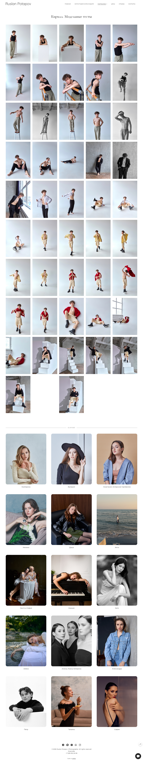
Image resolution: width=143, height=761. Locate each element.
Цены (113, 4)
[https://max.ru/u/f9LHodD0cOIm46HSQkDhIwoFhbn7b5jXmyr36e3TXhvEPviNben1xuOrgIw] (67, 745)
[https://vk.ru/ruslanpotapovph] (72, 745)
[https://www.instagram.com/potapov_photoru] (80, 745)
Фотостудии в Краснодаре (84, 4)
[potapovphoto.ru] (18, 4)
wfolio (74, 758)
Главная (68, 4)
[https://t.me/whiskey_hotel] (63, 745)
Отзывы (122, 4)
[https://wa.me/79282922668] (76, 745)
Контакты (131, 4)
